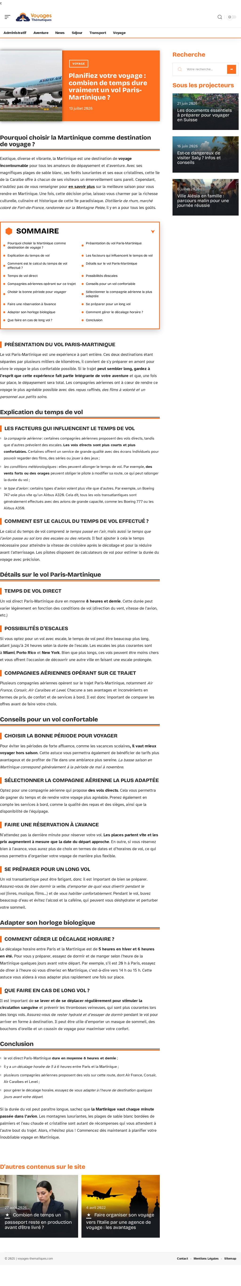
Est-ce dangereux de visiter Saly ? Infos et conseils (199, 157)
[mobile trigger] (9, 17)
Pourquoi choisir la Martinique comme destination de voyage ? (37, 245)
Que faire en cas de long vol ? (30, 320)
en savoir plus (81, 186)
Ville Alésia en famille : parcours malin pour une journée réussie (203, 200)
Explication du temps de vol (28, 256)
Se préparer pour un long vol (108, 304)
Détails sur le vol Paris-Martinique (111, 264)
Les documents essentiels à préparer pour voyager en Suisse (204, 115)
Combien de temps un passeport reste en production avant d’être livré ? (38, 1221)
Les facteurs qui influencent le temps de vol (119, 256)
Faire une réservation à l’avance (32, 304)
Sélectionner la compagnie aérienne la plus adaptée (119, 294)
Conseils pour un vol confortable (110, 284)
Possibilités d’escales (101, 276)
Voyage (78, 63)
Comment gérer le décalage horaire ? (114, 312)
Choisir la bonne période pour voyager (37, 292)
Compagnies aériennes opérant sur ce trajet (42, 284)
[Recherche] (220, 17)
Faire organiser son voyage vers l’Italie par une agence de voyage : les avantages (120, 1221)
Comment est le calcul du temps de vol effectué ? (37, 266)
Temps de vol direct (23, 276)
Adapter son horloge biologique (31, 312)
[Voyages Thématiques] (34, 17)
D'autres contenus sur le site (42, 1166)
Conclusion (94, 320)
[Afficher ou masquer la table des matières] (107, 232)
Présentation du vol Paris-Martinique (114, 243)
